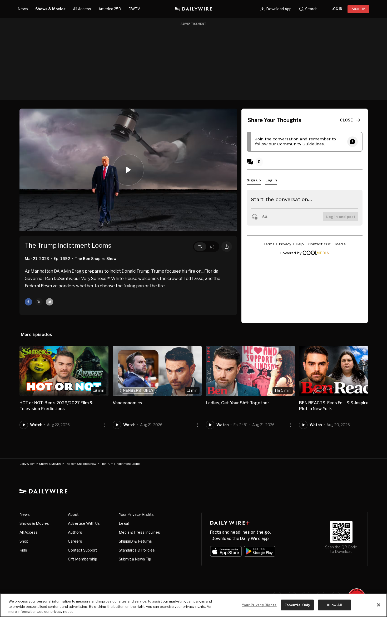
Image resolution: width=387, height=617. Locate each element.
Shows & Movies (50, 9)
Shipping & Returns (135, 541)
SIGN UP (358, 9)
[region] (193, 605)
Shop (23, 541)
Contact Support (82, 550)
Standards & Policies (137, 550)
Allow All (334, 605)
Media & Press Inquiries (139, 532)
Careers (75, 541)
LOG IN (336, 9)
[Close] (378, 605)
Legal (124, 523)
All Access (82, 9)
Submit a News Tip (135, 559)
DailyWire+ (27, 464)
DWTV (134, 9)
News (23, 9)
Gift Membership (82, 559)
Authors (75, 532)
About (73, 514)
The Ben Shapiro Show (80, 464)
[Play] (128, 170)
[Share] (226, 246)
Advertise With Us (84, 523)
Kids (23, 550)
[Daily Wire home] (193, 9)
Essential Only (297, 605)
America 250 (109, 9)
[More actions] (104, 425)
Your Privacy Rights (136, 514)
